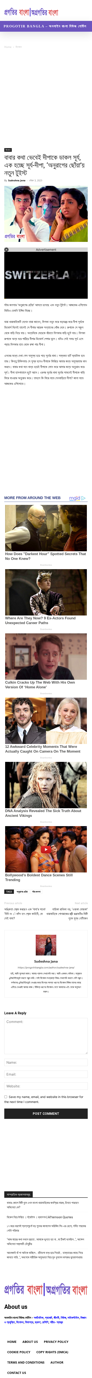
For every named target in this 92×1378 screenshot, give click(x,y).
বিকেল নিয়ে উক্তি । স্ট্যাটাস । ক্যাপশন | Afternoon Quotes (40, 1217)
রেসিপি (45, 1322)
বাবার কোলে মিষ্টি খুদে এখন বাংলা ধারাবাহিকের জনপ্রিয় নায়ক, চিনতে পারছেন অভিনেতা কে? (43, 1205)
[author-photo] (46, 955)
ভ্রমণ (37, 1322)
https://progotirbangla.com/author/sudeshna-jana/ (46, 967)
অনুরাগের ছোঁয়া (22, 891)
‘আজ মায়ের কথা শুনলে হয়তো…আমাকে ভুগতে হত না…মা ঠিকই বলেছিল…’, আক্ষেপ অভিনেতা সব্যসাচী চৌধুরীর (45, 1242)
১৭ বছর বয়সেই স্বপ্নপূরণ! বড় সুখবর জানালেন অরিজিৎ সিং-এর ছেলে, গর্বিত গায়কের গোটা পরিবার (46, 1228)
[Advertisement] (46, 100)
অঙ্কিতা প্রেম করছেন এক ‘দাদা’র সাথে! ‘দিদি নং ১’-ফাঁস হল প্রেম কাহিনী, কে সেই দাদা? (24, 913)
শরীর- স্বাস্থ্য (56, 1322)
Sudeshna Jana (16, 180)
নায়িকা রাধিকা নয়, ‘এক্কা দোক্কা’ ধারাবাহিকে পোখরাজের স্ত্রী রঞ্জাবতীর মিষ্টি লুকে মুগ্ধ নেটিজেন (67, 913)
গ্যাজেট (48, 1317)
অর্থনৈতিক (38, 1317)
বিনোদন (19, 47)
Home (8, 47)
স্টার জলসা (36, 891)
